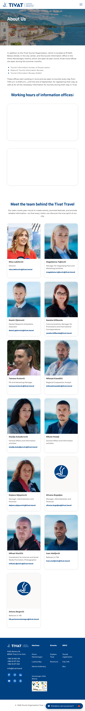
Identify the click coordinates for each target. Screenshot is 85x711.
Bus (64, 666)
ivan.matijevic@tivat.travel (58, 561)
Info (64, 645)
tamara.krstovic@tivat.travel (21, 386)
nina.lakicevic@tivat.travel (20, 269)
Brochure (54, 662)
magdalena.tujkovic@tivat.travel (60, 272)
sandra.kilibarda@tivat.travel (59, 333)
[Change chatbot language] (79, 706)
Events (53, 645)
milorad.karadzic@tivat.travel (59, 386)
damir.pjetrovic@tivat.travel (21, 330)
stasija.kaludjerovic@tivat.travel (23, 447)
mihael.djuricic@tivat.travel (21, 564)
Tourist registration (67, 655)
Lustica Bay (37, 662)
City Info (65, 662)
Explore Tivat (53, 655)
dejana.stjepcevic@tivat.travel (22, 505)
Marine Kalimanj (39, 666)
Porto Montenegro (37, 655)
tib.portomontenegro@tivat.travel (24, 619)
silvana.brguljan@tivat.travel (59, 505)
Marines (35, 645)
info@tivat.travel (14, 668)
